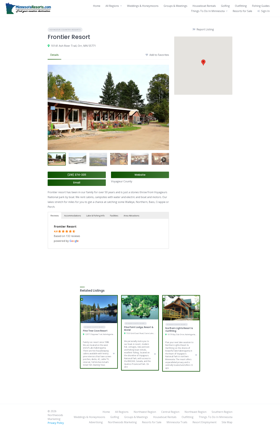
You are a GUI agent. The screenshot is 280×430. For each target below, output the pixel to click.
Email (76, 182)
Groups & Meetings (175, 6)
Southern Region (222, 412)
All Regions (112, 6)
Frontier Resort (65, 226)
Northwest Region (145, 412)
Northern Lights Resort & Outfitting (179, 330)
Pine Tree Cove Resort (95, 330)
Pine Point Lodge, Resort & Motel (138, 329)
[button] (203, 63)
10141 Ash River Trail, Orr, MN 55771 (73, 46)
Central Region (170, 412)
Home (96, 6)
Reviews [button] (55, 215)
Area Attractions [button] (131, 215)
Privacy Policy (56, 423)
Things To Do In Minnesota (208, 11)
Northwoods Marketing (122, 422)
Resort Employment (204, 422)
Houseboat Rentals (204, 6)
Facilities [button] (114, 215)
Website (139, 175)
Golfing (225, 6)
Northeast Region (195, 412)
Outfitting (241, 6)
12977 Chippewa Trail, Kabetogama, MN (100, 334)
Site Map (227, 422)
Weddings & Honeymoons (142, 6)
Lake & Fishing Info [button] (95, 215)
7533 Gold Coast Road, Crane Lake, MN (141, 333)
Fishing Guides (261, 6)
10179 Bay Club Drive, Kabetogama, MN (182, 334)
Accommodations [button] (72, 215)
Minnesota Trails (177, 422)
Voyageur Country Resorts (65, 29)
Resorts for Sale (242, 11)
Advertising (96, 422)
